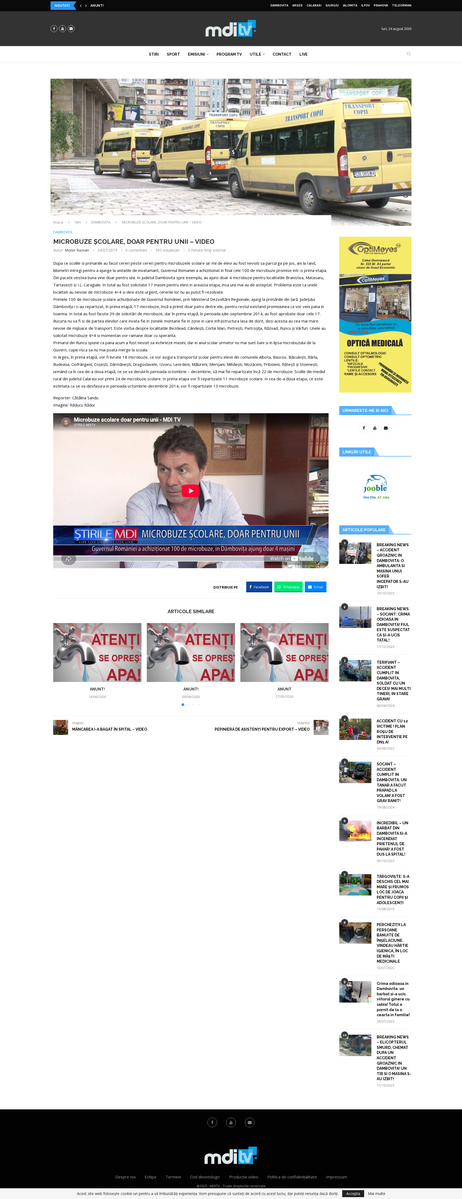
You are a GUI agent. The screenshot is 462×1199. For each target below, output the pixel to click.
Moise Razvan (77, 250)
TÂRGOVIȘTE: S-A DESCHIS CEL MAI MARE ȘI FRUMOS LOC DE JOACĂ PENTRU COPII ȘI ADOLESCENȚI (393, 889)
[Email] (71, 28)
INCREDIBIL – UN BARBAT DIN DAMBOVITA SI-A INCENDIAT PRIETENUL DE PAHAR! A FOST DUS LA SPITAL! (392, 839)
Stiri (154, 54)
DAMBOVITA (279, 5)
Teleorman (401, 5)
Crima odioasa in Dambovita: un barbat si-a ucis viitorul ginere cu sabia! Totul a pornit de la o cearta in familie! (393, 999)
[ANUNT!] (97, 652)
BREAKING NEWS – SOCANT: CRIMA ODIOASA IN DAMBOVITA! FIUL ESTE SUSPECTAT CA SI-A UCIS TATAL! (393, 625)
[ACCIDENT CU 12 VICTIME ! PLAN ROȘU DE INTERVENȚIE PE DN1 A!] (355, 729)
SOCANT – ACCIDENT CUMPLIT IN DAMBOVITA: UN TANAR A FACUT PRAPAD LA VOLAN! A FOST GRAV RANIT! (392, 782)
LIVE (303, 54)
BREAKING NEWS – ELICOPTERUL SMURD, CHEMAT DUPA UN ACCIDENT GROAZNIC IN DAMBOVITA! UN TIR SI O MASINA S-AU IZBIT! (394, 1058)
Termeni (173, 1176)
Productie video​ (243, 1176)
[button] (81, 5)
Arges (297, 5)
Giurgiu (332, 5)
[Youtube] (62, 28)
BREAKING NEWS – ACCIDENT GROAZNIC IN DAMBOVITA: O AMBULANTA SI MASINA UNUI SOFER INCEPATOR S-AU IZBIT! (393, 566)
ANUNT (284, 689)
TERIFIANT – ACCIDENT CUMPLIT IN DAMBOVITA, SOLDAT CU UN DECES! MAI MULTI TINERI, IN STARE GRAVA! (394, 680)
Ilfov (365, 5)
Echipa (150, 1176)
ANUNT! (97, 5)
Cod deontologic (205, 1176)
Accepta (353, 1193)
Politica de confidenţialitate (292, 1176)
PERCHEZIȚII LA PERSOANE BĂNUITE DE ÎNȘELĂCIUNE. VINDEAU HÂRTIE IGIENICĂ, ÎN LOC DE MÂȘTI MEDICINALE (392, 943)
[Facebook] (54, 28)
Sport (173, 54)
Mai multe (376, 1194)
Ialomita (350, 5)
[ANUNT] (284, 652)
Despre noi (125, 1176)
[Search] (408, 54)
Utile (255, 54)
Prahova (381, 5)
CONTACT (282, 54)
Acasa (58, 222)
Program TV (229, 54)
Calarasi (314, 5)
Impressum (336, 1176)
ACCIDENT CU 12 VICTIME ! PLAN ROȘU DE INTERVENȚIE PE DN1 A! (392, 731)
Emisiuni (196, 54)
